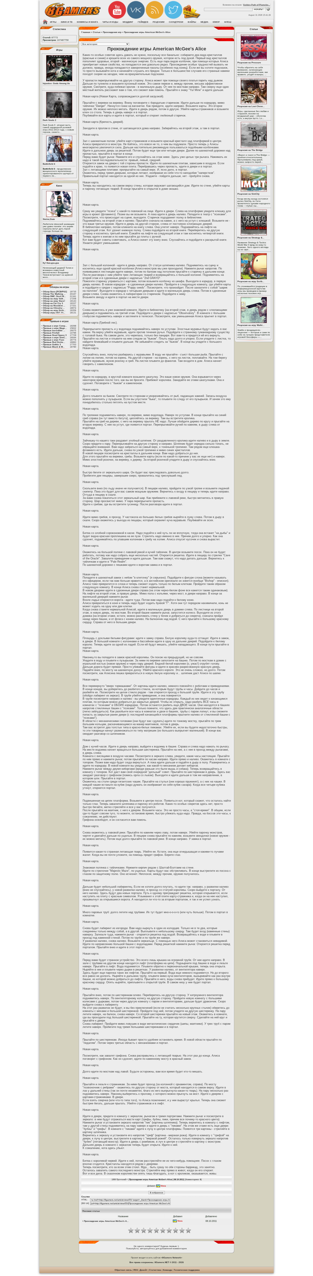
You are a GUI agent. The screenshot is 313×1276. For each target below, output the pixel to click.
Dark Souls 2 (49, 120)
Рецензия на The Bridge (250, 150)
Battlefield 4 (49, 164)
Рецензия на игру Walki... (250, 325)
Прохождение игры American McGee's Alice (147, 32)
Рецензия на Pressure (249, 62)
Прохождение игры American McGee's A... (106, 1221)
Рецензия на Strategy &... (250, 237)
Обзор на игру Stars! (54, 301)
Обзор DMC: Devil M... (54, 296)
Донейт (143, 1270)
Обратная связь (123, 1270)
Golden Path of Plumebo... (256, 5)
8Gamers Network (171, 1257)
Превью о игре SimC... (55, 337)
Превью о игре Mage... (55, 328)
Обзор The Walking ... (54, 294)
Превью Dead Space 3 (55, 335)
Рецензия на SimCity (248, 194)
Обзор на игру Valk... (54, 298)
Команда (167, 1270)
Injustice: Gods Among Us (56, 83)
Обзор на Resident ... (54, 305)
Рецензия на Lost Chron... (251, 106)
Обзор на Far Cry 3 (53, 303)
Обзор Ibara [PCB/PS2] (55, 291)
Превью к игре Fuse (53, 340)
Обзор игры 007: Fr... (54, 312)
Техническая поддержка (187, 1270)
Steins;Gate (49, 219)
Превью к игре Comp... (55, 326)
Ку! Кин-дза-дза (51, 263)
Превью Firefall (51, 333)
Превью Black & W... (54, 347)
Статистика (155, 1270)
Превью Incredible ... (54, 330)
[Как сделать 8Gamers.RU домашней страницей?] (45, 22)
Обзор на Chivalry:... (54, 308)
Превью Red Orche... (54, 342)
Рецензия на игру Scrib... (250, 281)
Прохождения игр (112, 32)
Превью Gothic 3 (52, 344)
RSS (136, 1270)
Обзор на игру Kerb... (54, 310)
